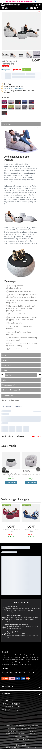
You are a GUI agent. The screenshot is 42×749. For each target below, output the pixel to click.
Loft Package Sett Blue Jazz (31, 531)
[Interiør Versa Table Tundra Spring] (11, 460)
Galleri (4, 380)
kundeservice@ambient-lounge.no (19, 710)
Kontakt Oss (8, 726)
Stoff (4, 355)
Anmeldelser (29, 728)
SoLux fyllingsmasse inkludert (14, 88)
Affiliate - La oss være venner (21, 739)
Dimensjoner (6, 365)
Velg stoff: (5, 97)
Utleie (27, 726)
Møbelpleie (33, 734)
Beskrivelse (6, 124)
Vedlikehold (6, 375)
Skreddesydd (9, 734)
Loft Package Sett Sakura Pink (11, 531)
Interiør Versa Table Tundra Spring (11, 475)
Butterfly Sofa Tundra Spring (31, 474)
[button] (37, 515)
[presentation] (4, 469)
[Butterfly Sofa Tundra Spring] (31, 460)
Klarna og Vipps (21, 734)
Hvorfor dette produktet (11, 390)
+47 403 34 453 (15, 704)
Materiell (35, 726)
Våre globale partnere (15, 728)
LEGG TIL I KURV (11, 482)
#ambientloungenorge (21, 736)
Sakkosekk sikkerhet (13, 731)
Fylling (4, 370)
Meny (7, 8)
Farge (4, 360)
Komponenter (7, 396)
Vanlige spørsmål (8, 385)
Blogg (24, 731)
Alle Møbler (19, 726)
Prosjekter (32, 731)
